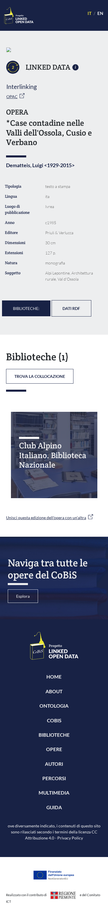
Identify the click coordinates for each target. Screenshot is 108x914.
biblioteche (54, 735)
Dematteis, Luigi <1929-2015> (40, 165)
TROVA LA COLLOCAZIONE (39, 376)
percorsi (54, 778)
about (54, 691)
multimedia (54, 793)
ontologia (54, 706)
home (54, 677)
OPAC (12, 96)
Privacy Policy (70, 837)
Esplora (23, 596)
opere (54, 749)
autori (54, 764)
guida (54, 807)
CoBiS (54, 720)
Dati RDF (71, 308)
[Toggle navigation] (58, 15)
